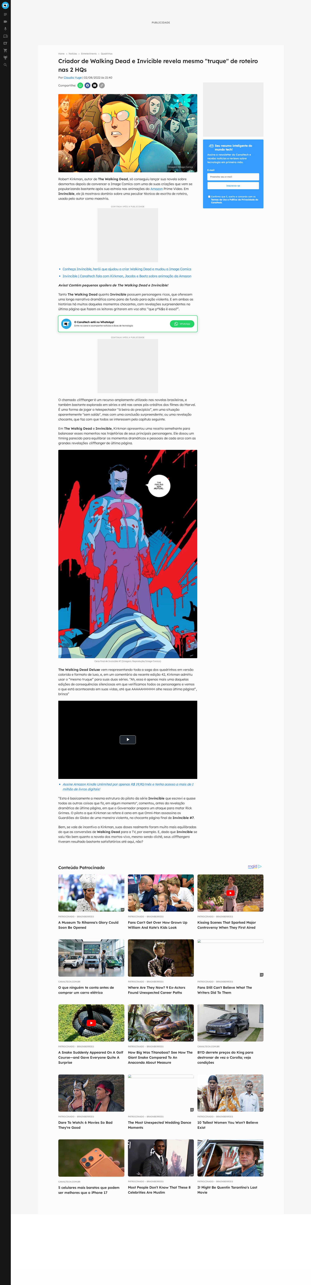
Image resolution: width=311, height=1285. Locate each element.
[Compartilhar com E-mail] (95, 85)
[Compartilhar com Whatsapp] (80, 85)
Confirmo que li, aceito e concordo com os (234, 199)
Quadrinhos (106, 53)
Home (61, 53)
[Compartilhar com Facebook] (87, 85)
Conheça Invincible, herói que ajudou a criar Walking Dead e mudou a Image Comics (127, 269)
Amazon (156, 189)
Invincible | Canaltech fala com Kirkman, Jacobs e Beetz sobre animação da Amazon (127, 276)
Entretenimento (89, 53)
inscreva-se (233, 185)
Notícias (73, 53)
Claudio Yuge (73, 77)
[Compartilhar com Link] (102, 85)
